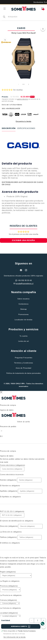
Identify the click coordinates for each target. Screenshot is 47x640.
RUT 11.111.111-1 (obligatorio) (12, 511)
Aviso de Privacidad (23, 368)
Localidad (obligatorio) (9, 613)
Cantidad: (5, 620)
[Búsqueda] (4, 16)
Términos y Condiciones (23, 363)
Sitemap (23, 309)
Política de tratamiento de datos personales (23, 373)
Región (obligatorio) (8, 572)
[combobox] (26, 17)
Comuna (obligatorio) (8, 600)
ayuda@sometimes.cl (24, 283)
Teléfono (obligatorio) (8, 537)
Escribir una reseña (23, 240)
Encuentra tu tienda (23, 121)
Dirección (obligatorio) (9, 526)
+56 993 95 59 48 (25, 280)
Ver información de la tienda (14, 637)
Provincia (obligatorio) (9, 586)
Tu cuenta (23, 336)
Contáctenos (24, 304)
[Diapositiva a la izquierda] (18, 84)
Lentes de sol (23, 341)
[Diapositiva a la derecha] (28, 84)
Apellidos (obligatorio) (8, 491)
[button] (4, 8)
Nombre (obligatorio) (8, 480)
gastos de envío (22, 99)
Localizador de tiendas (23, 320)
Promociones (23, 314)
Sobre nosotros (23, 299)
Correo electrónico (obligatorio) (12, 465)
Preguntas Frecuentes (23, 358)
